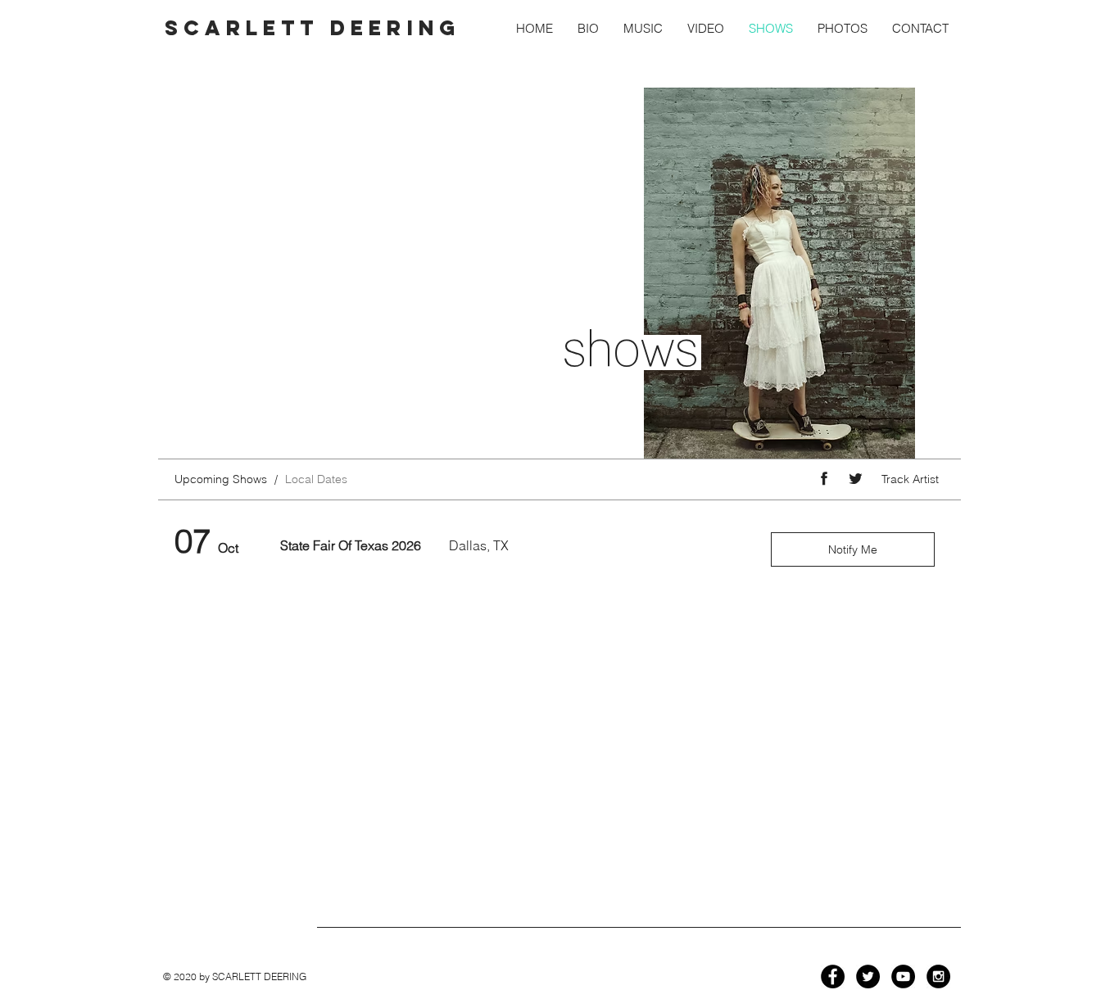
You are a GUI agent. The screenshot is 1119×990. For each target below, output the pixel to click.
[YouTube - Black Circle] (903, 976)
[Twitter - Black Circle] (868, 976)
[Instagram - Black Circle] (938, 976)
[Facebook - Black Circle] (833, 976)
